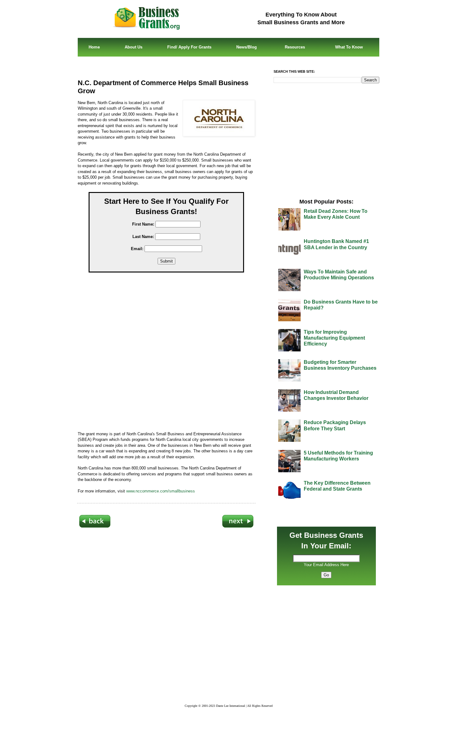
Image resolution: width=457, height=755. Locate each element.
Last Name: (143, 236)
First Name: (143, 224)
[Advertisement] (171, 353)
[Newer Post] (95, 526)
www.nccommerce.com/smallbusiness (160, 491)
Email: (137, 248)
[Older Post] (238, 526)
